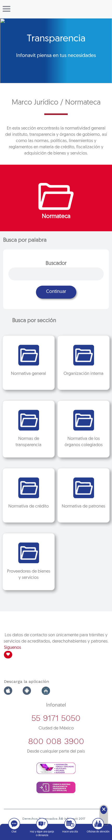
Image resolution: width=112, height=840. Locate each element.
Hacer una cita (70, 832)
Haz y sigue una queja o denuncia (42, 834)
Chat (13, 832)
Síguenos (12, 647)
